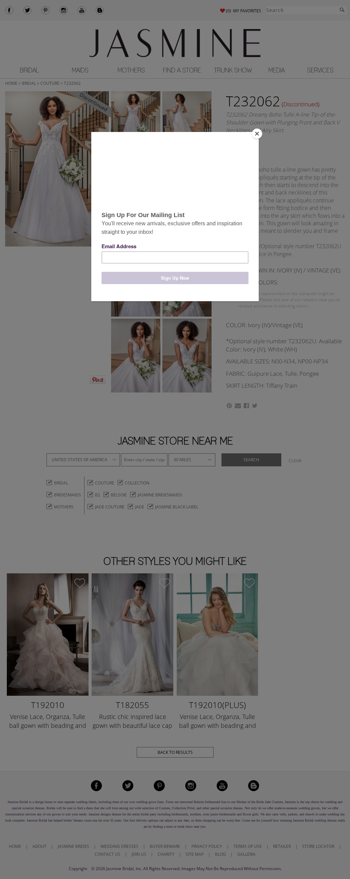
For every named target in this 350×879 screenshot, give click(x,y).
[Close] (257, 134)
